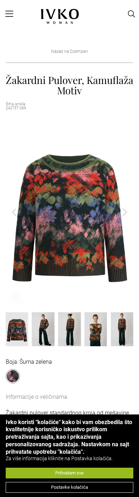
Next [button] (119, 212)
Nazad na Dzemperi (69, 51)
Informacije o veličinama (36, 396)
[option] (70, 212)
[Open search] (131, 14)
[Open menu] (9, 14)
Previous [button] (20, 212)
